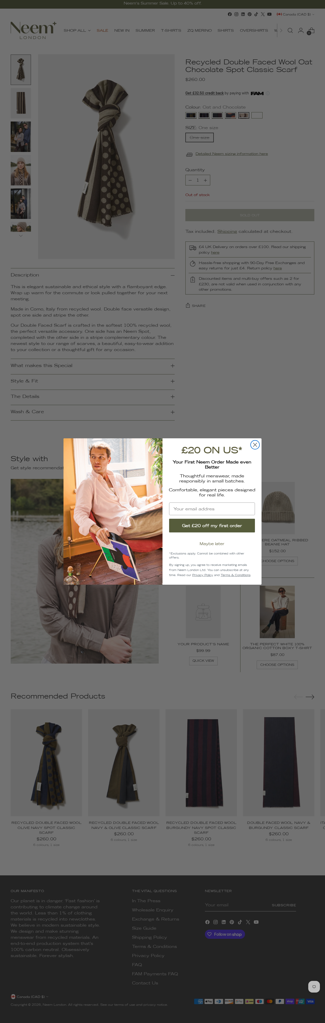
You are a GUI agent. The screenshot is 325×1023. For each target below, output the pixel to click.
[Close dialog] (255, 444)
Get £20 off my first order (212, 525)
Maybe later (212, 543)
